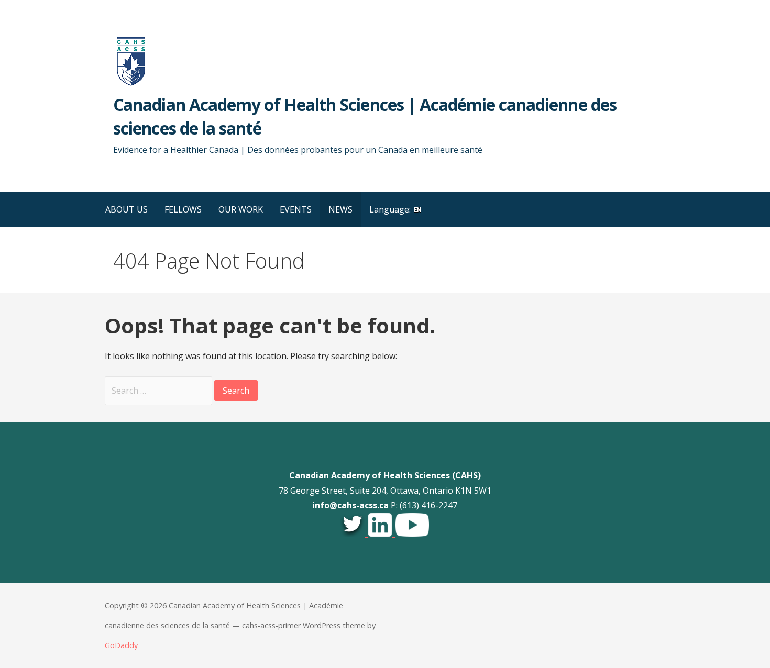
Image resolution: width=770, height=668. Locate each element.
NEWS (340, 209)
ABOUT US (126, 209)
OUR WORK (240, 209)
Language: (391, 209)
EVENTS (296, 209)
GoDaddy (121, 645)
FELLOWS (183, 209)
